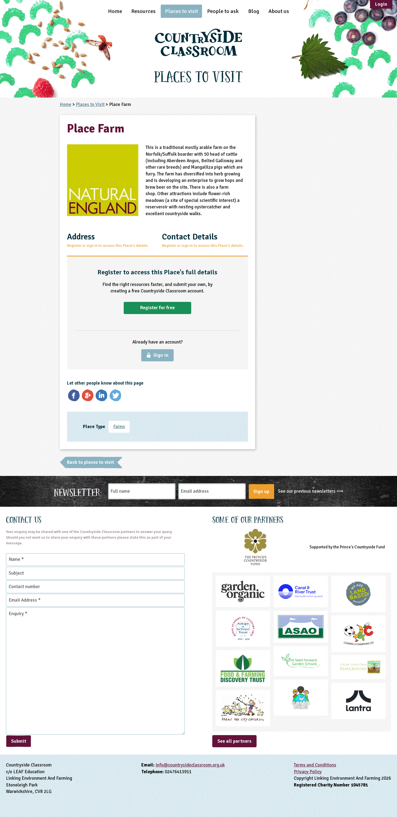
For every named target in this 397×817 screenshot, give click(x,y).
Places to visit (181, 11)
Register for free (157, 308)
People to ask (223, 11)
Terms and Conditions (315, 765)
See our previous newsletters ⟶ (310, 491)
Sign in (161, 355)
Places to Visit (90, 104)
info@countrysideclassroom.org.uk (190, 765)
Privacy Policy (308, 772)
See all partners (234, 741)
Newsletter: (78, 491)
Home (115, 11)
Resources (143, 11)
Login (381, 4)
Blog (253, 11)
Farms (119, 426)
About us (278, 11)
